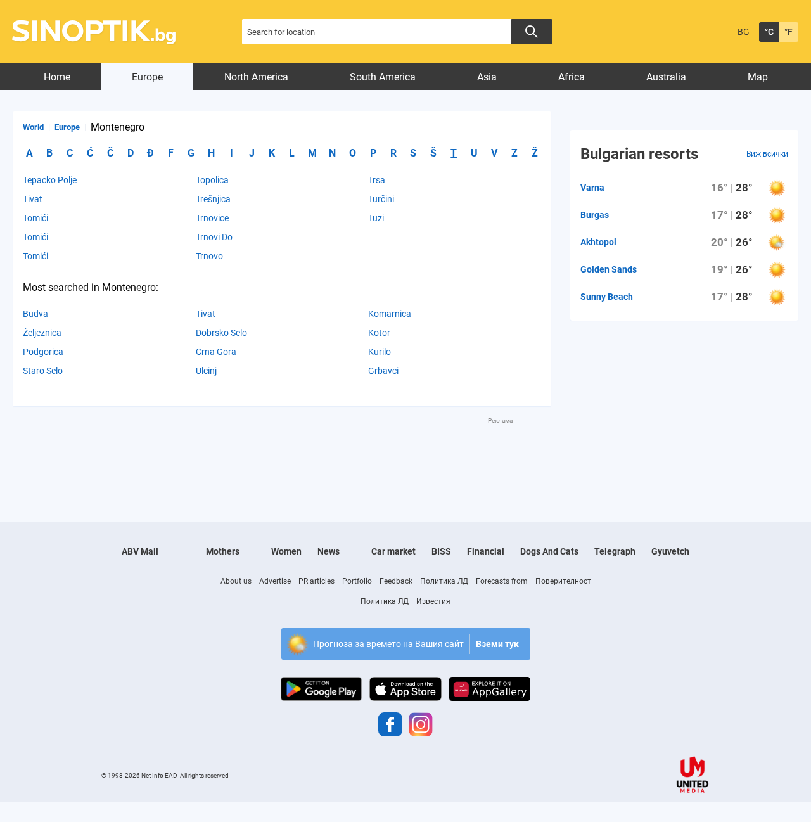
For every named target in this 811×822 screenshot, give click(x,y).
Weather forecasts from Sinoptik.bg (101, 32)
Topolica (212, 180)
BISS (441, 551)
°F (788, 32)
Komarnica (389, 314)
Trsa (376, 180)
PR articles (316, 581)
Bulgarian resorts (639, 154)
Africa (571, 77)
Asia (487, 77)
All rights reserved (204, 775)
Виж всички (767, 154)
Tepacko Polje (50, 180)
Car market (393, 551)
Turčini (381, 199)
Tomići (35, 218)
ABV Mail (140, 551)
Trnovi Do (214, 237)
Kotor (379, 333)
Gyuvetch (670, 551)
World (33, 127)
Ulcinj (206, 371)
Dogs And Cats (549, 551)
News (328, 551)
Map (758, 77)
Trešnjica (213, 199)
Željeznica (42, 333)
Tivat (32, 199)
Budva (35, 314)
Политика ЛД (444, 581)
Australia (666, 77)
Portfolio (357, 581)
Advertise (275, 581)
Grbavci (383, 371)
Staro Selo (43, 371)
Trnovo (209, 256)
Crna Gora (216, 352)
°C (769, 32)
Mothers (222, 551)
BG (744, 32)
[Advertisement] (282, 453)
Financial (485, 551)
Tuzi (376, 218)
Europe (147, 77)
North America (256, 77)
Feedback (396, 581)
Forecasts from (502, 581)
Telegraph (614, 551)
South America (383, 77)
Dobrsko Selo (221, 333)
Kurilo (379, 352)
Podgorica (43, 352)
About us (236, 581)
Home (57, 77)
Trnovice (212, 218)
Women (286, 551)
